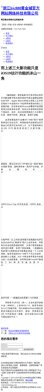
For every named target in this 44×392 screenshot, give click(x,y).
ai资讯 (8, 38)
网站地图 (29, 380)
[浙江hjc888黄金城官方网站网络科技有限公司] (22, 11)
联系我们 (9, 43)
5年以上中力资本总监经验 (19, 333)
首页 (7, 33)
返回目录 (4, 328)
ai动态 (8, 41)
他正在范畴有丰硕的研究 (18, 331)
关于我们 (9, 36)
